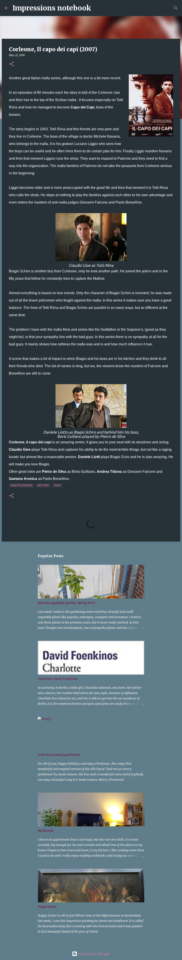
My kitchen (46, 830)
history (43, 485)
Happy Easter (47, 906)
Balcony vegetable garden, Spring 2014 (66, 603)
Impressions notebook (51, 8)
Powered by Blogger (93, 954)
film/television (21, 485)
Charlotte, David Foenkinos (58, 679)
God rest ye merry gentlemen (59, 754)
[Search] (97, 8)
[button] (11, 64)
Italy (57, 485)
